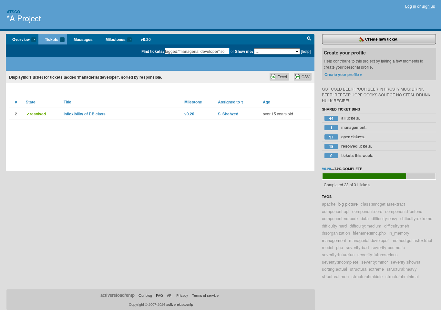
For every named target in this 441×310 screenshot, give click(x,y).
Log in (410, 6)
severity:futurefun (338, 254)
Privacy (182, 295)
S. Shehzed (228, 114)
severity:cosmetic (388, 247)
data (365, 218)
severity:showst (405, 262)
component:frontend (403, 211)
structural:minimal (402, 276)
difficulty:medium (365, 226)
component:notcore (340, 218)
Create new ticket (380, 39)
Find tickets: (152, 51)
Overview (18, 39)
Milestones (112, 39)
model (327, 247)
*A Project (24, 18)
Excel (282, 76)
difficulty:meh (396, 226)
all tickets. (344, 118)
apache (328, 204)
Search (309, 39)
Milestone (193, 102)
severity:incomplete (340, 262)
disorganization (336, 233)
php (339, 247)
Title (67, 102)
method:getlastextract (412, 240)
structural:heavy (402, 269)
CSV (306, 76)
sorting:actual (334, 269)
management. (348, 127)
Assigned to (231, 102)
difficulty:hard (334, 226)
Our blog (145, 295)
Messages (83, 39)
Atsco (13, 12)
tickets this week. (352, 155)
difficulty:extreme (416, 218)
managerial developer (369, 240)
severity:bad (357, 247)
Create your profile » (343, 74)
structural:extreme (367, 269)
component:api (335, 211)
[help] (306, 51)
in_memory (399, 233)
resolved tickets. (350, 146)
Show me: (244, 51)
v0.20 (146, 39)
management (334, 240)
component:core (367, 211)
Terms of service (205, 295)
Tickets (48, 39)
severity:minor (374, 262)
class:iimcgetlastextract (383, 204)
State (31, 102)
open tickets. (347, 137)
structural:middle (367, 276)
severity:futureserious (377, 254)
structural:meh (335, 276)
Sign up (428, 6)
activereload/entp (117, 295)
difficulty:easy (384, 218)
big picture (348, 204)
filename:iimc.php (369, 233)
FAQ (159, 295)
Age (266, 102)
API (169, 295)
